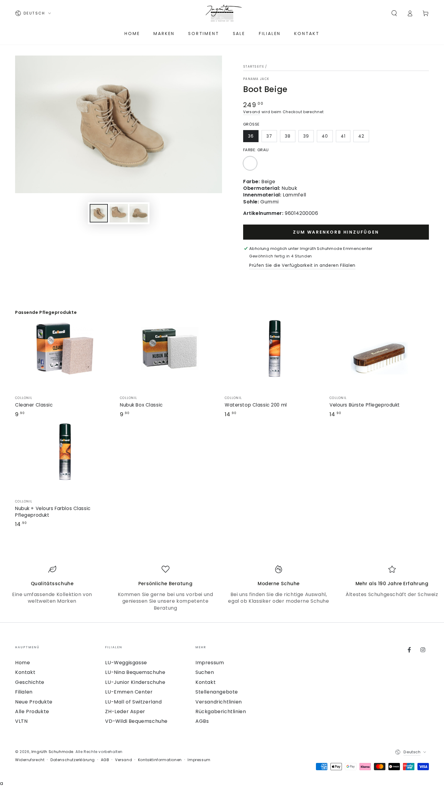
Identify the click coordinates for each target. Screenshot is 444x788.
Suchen (204, 672)
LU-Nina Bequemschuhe (135, 672)
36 (251, 136)
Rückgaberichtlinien (220, 711)
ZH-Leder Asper (125, 711)
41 (343, 136)
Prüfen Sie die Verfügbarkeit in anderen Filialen (302, 265)
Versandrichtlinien (218, 701)
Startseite (253, 66)
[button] (394, 13)
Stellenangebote (216, 691)
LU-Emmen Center (129, 691)
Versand (251, 111)
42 (361, 136)
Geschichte (29, 682)
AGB (105, 760)
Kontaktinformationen (160, 760)
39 (306, 136)
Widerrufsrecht (29, 760)
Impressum (209, 662)
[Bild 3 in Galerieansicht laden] (139, 213)
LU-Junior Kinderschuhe (135, 682)
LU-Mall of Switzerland (133, 701)
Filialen (24, 691)
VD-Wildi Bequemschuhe (136, 721)
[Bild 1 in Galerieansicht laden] (99, 213)
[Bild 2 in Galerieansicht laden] (119, 213)
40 (325, 136)
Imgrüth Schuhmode (52, 751)
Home (22, 662)
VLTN (21, 721)
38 (288, 136)
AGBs (202, 721)
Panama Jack (256, 79)
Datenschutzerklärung (72, 760)
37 (269, 136)
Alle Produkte (32, 711)
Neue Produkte (34, 701)
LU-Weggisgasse (126, 662)
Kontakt (25, 672)
